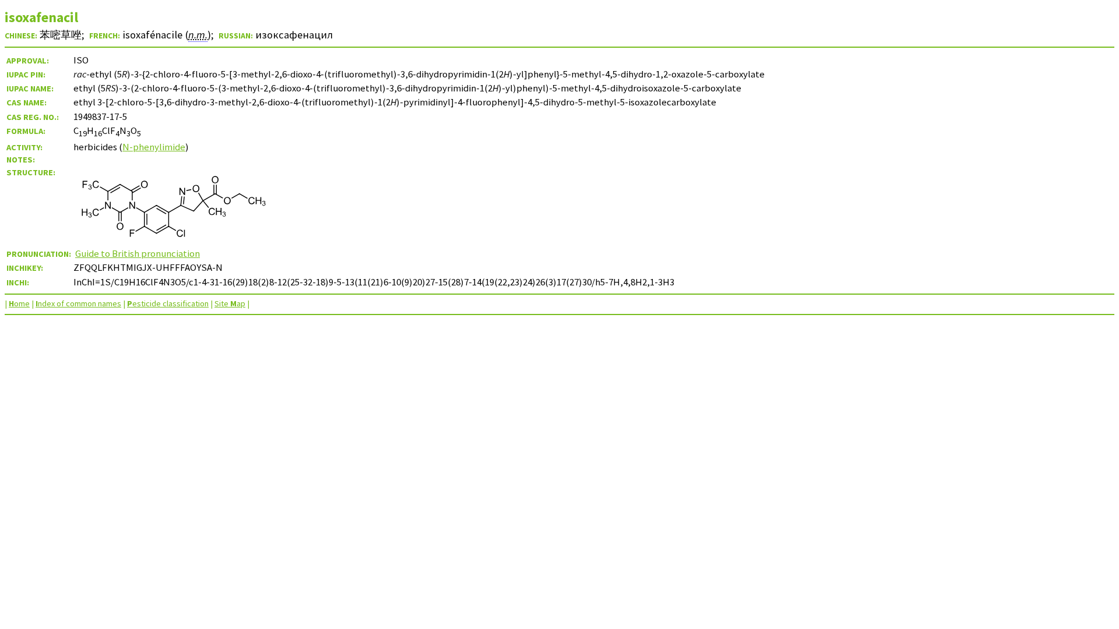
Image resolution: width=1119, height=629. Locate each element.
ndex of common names (78, 303)
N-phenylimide (153, 146)
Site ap (229, 303)
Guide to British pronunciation (137, 253)
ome (19, 303)
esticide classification (168, 303)
